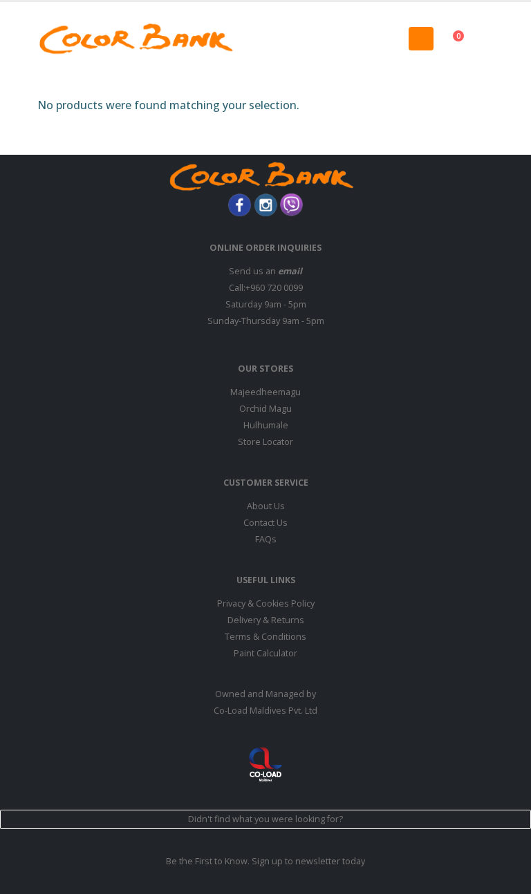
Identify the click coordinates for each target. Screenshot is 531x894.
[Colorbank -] (136, 38)
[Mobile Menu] (421, 38)
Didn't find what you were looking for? (265, 819)
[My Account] (498, 38)
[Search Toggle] (265, 39)
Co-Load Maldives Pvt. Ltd (265, 710)
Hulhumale (265, 425)
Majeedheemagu (265, 392)
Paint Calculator (265, 653)
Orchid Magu (265, 409)
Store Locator (265, 442)
